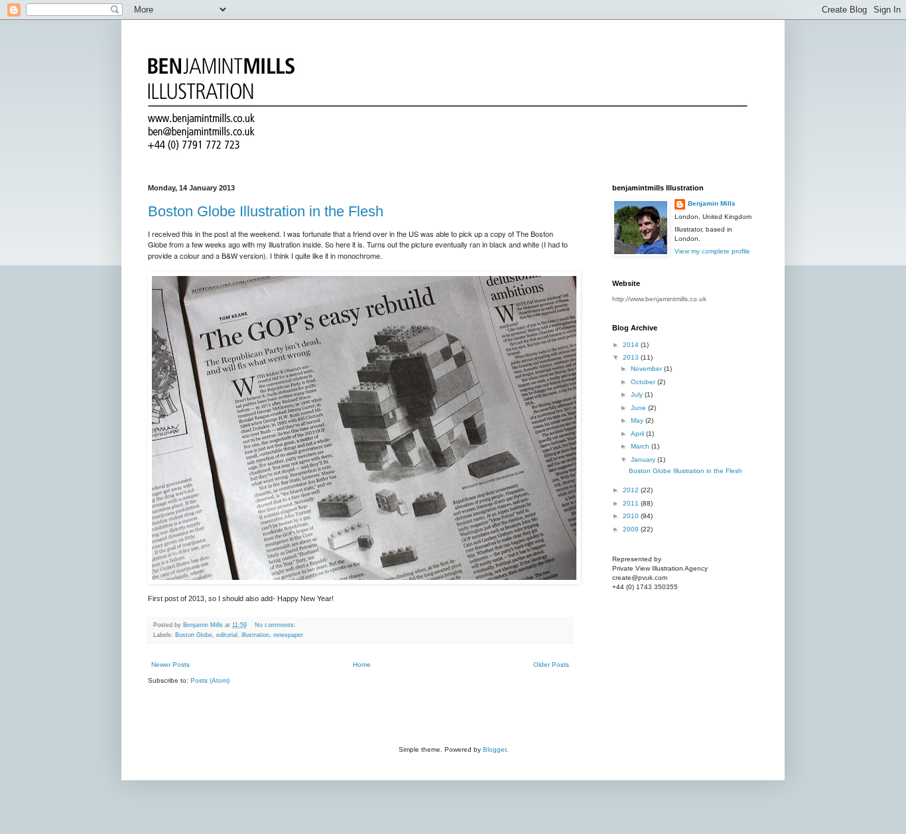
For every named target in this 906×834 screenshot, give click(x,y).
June (639, 407)
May (638, 420)
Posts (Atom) (209, 680)
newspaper (288, 635)
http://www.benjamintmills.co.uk (659, 299)
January (644, 459)
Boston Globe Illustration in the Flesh (265, 211)
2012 (632, 490)
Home (362, 664)
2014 (632, 344)
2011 (632, 503)
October (644, 381)
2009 (632, 529)
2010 (632, 516)
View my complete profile (712, 251)
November (647, 368)
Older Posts (551, 664)
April (638, 433)
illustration (255, 635)
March (641, 446)
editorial (226, 635)
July (638, 394)
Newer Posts (170, 664)
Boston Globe (193, 635)
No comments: (276, 625)
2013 (632, 357)
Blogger (494, 749)
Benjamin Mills (712, 203)
